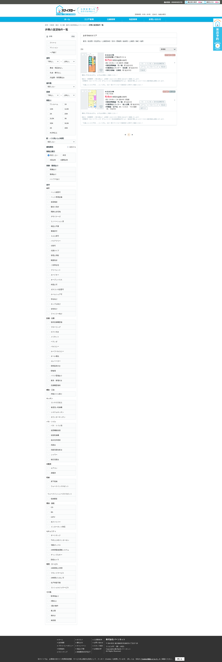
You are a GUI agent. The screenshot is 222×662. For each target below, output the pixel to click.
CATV (53, 517)
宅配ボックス (56, 545)
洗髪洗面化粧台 (56, 450)
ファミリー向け (56, 314)
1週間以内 (64, 160)
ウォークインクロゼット (60, 486)
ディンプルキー (56, 555)
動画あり (53, 174)
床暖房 (53, 473)
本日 (64, 155)
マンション (54, 47)
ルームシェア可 (56, 294)
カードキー (55, 275)
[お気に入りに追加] (101, 70)
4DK (66, 128)
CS (52, 507)
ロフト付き (55, 332)
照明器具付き (56, 366)
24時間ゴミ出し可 (57, 578)
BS (52, 512)
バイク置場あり (56, 376)
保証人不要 (55, 226)
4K (51, 128)
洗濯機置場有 (56, 385)
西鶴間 (118, 41)
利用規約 (61, 649)
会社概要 (61, 642)
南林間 (125, 41)
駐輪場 (53, 371)
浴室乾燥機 (55, 435)
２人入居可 (55, 236)
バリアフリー (56, 241)
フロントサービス (57, 573)
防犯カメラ (55, 560)
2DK (66, 114)
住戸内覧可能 (56, 583)
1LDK (67, 109)
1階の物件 (54, 606)
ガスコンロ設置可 (57, 289)
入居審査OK (98, 639)
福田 (141, 41)
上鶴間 (131, 41)
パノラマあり (55, 179)
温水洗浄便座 (56, 440)
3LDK (67, 123)
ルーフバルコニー (57, 351)
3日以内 (53, 160)
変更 (73, 36)
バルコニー (55, 346)
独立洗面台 (55, 459)
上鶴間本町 (106, 41)
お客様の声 (98, 649)
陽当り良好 (55, 207)
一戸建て (53, 52)
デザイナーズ (56, 216)
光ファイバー (56, 522)
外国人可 (54, 284)
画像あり (53, 169)
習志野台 (97, 41)
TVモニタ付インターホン (60, 540)
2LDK (52, 118)
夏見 (84, 41)
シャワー (54, 455)
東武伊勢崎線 (111, 65)
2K (51, 114)
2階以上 (54, 601)
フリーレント (56, 270)
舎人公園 (126, 104)
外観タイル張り (56, 394)
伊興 (112, 55)
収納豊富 (54, 499)
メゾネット (55, 337)
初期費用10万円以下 (84, 652)
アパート (53, 43)
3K (66, 118)
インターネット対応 (58, 527)
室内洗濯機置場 (56, 322)
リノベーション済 (57, 221)
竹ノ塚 (120, 65)
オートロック (56, 535)
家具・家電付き (56, 380)
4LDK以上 (53, 133)
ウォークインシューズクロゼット (60, 494)
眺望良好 (54, 260)
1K (66, 104)
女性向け (54, 309)
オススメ (80, 639)
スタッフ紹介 (98, 646)
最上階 (53, 611)
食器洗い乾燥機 (56, 407)
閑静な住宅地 (56, 212)
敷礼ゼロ (80, 642)
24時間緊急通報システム (60, 550)
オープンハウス (56, 280)
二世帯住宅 (55, 265)
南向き (53, 615)
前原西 (90, 41)
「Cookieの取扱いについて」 (149, 659)
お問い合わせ (98, 642)
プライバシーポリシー (65, 646)
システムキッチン (57, 412)
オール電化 (55, 356)
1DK (51, 109)
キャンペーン (81, 646)
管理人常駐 (55, 255)
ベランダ (54, 342)
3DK (51, 123)
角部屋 (53, 620)
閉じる (179, 659)
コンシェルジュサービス (60, 587)
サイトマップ (62, 652)
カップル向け (56, 304)
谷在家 (125, 68)
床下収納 (54, 481)
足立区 (109, 55)
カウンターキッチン (58, 417)
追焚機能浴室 (56, 430)
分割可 (53, 246)
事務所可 (54, 231)
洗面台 (53, 445)
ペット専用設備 (56, 197)
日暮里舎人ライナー (113, 68)
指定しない (54, 155)
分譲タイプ (55, 250)
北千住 (115, 107)
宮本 (113, 41)
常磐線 (108, 107)
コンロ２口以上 (56, 402)
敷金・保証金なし (56, 68)
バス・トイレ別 (56, 425)
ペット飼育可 (56, 192)
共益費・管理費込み (57, 77)
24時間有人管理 (56, 568)
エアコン (54, 468)
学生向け (54, 299)
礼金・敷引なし (55, 73)
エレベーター (56, 361)
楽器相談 (54, 202)
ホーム (60, 639)
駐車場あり (55, 596)
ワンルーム (54, 104)
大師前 (118, 70)
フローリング (56, 327)
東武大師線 (110, 70)
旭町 (137, 41)
